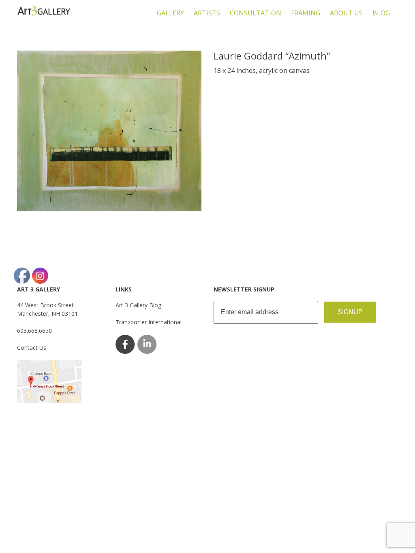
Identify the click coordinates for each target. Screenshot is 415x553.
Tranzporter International (149, 322)
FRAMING (305, 13)
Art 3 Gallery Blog (138, 305)
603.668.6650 (34, 330)
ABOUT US (346, 13)
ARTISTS (207, 13)
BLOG (381, 13)
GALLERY (170, 13)
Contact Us (31, 347)
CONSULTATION (255, 13)
